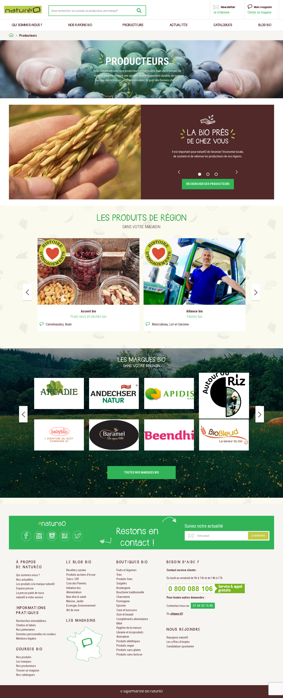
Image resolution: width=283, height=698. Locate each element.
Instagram (52, 536)
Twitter (77, 536)
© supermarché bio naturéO (141, 691)
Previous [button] (179, 172)
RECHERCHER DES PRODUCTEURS (208, 184)
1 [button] (199, 174)
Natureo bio (23, 9)
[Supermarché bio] (11, 35)
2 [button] (207, 174)
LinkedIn (65, 536)
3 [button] (216, 174)
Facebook (26, 536)
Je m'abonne (258, 535)
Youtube (39, 536)
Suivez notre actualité (204, 526)
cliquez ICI (176, 613)
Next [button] (237, 172)
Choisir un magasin (259, 12)
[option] (207, 156)
